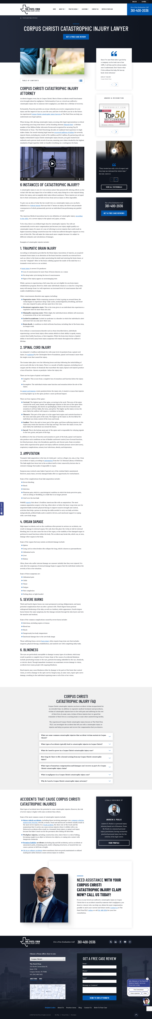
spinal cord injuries (29, 391)
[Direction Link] (47, 991)
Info (40, 979)
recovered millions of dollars (64, 132)
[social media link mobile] (111, 942)
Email (85, 978)
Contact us (114, 908)
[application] (52, 164)
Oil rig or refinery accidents (32, 850)
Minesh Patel (68, 125)
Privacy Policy (65, 1015)
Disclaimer (73, 1015)
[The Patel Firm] (30, 9)
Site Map (57, 1015)
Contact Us (95, 9)
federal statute (35, 205)
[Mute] (80, 179)
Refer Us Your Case (107, 9)
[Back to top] (136, 1015)
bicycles (35, 823)
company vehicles (77, 820)
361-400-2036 (140, 10)
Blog (80, 1008)
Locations (85, 9)
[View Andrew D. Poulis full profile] (114, 805)
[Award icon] (114, 104)
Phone (85, 971)
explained (30, 355)
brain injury (26, 268)
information (48, 461)
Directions (33, 979)
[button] (52, 164)
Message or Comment (90, 985)
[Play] (22, 179)
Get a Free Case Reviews (114, 213)
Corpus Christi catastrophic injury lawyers (46, 114)
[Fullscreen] (82, 179)
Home (54, 9)
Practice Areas (73, 9)
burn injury (45, 641)
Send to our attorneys (99, 998)
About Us (62, 9)
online (90, 910)
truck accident (48, 825)
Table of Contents (30, 80)
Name (85, 964)
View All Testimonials (114, 187)
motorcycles (27, 823)
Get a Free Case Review (76, 37)
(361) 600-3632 (38, 974)
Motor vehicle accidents (32, 820)
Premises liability (29, 843)
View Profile (114, 843)
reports (28, 502)
